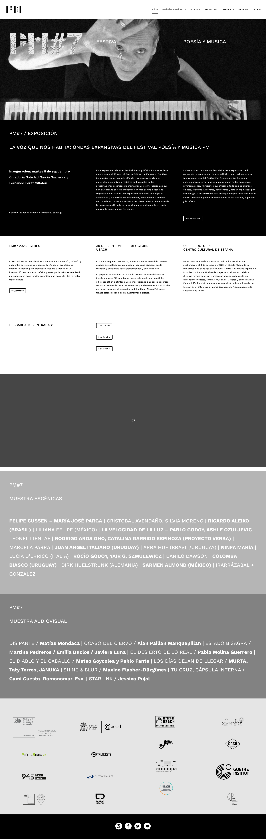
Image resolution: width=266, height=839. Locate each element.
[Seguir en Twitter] (137, 826)
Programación (17, 291)
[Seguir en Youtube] (147, 826)
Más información (192, 218)
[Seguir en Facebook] (128, 826)
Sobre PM (243, 9)
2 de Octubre (104, 337)
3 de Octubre (104, 349)
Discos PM (226, 9)
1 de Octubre (104, 325)
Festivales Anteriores (172, 9)
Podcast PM (211, 9)
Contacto (256, 9)
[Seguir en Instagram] (118, 826)
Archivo (194, 9)
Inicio (155, 9)
